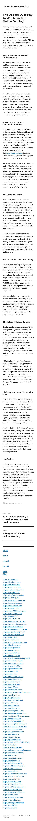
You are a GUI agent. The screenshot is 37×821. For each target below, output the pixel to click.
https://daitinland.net (11, 734)
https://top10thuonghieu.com (14, 787)
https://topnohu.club (11, 608)
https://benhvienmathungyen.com (16, 716)
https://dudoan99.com (11, 655)
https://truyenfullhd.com (12, 789)
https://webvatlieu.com (12, 800)
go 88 (5, 571)
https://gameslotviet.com (12, 669)
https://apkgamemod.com (13, 700)
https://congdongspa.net (12, 729)
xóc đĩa (5, 550)
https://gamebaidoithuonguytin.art (16, 658)
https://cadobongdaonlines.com (15, 629)
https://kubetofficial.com (12, 679)
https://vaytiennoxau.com (13, 797)
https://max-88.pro (10, 687)
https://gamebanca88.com (13, 663)
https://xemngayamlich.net (13, 803)
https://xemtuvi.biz (10, 805)
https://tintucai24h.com (12, 782)
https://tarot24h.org (10, 771)
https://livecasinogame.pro (13, 676)
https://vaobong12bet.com (13, 627)
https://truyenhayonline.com (14, 792)
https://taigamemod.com (12, 768)
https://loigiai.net (9, 755)
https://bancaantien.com (12, 606)
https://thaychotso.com (12, 698)
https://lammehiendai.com (13, 753)
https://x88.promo (10, 637)
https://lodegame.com (11, 684)
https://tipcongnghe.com (12, 784)
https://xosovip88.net (11, 592)
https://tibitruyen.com (11, 779)
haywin (5, 556)
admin (8, 503)
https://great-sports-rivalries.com (16, 742)
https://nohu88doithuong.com (14, 611)
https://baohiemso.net (11, 708)
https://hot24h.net (10, 745)
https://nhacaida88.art (11, 653)
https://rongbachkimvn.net (13, 595)
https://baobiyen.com (11, 705)
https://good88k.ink (10, 671)
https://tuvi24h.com (10, 795)
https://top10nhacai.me (12, 587)
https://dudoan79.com (11, 650)
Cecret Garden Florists (16, 6)
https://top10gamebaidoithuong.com (17, 692)
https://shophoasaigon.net (13, 763)
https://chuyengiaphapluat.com (15, 724)
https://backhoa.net (10, 703)
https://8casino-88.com (12, 582)
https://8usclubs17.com (11, 585)
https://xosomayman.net (12, 613)
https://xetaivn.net (10, 808)
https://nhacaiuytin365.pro (13, 634)
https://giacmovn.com (11, 737)
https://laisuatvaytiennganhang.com (17, 750)
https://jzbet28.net (10, 674)
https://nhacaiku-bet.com (13, 661)
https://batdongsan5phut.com (14, 713)
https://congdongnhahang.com (15, 726)
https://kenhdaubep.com (12, 747)
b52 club (6, 566)
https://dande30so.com (12, 645)
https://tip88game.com (12, 648)
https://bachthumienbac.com (14, 621)
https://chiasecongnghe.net (13, 721)
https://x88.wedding (10, 616)
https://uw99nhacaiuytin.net (14, 632)
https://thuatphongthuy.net (13, 776)
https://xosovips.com (11, 640)
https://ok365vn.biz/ (14, 153)
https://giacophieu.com (12, 740)
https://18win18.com (10, 579)
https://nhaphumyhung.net (13, 758)
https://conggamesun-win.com (15, 642)
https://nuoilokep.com (11, 695)
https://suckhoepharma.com (14, 766)
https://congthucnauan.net (13, 732)
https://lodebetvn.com (11, 682)
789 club (6, 561)
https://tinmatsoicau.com (12, 603)
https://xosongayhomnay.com (14, 624)
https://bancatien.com (11, 619)
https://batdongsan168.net (13, 711)
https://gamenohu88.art (12, 666)
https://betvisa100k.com (12, 719)
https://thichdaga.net (11, 598)
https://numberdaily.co (11, 761)
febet (5, 574)
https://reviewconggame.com (14, 600)
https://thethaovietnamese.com (15, 774)
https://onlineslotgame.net (13, 590)
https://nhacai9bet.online (13, 690)
